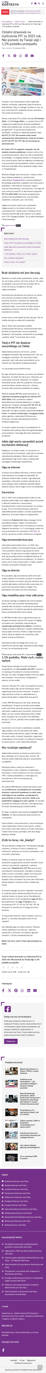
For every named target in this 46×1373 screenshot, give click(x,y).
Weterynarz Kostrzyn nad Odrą (17, 1197)
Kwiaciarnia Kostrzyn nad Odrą (17, 1193)
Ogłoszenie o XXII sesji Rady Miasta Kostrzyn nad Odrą (23, 1252)
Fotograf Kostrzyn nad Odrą (16, 1201)
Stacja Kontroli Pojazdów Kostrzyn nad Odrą (23, 1217)
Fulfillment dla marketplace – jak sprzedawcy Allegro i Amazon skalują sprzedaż (28, 1084)
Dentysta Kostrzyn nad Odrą (16, 1181)
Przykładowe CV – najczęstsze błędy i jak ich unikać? (29, 1112)
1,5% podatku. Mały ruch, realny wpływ (20, 254)
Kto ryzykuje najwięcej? (13, 258)
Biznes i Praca (20, 22)
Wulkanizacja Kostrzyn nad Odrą (18, 1213)
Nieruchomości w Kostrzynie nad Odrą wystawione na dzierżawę (21, 1293)
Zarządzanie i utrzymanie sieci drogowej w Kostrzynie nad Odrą (22, 1272)
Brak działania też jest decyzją (16, 239)
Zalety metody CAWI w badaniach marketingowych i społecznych (30, 1124)
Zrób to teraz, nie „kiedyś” (14, 262)
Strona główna (7, 22)
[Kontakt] (35, 3)
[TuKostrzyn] (10, 3)
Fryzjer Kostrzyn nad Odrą (15, 1205)
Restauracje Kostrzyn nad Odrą (17, 1221)
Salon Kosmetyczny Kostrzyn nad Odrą (21, 1209)
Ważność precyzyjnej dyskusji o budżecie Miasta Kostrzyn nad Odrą (22, 1286)
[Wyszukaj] (39, 4)
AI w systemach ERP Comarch (28, 1157)
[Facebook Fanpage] (31, 3)
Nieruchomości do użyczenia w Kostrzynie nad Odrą (24, 1266)
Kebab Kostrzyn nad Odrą (15, 1225)
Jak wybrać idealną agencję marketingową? (30, 1146)
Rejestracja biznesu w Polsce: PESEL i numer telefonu (29, 1071)
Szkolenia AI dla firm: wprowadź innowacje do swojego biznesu (30, 1135)
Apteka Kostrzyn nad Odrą (16, 1185)
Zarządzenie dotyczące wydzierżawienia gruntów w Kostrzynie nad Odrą (21, 1245)
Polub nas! (10, 1041)
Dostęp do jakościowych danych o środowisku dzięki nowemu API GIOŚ (24, 1279)
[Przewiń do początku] (40, 1367)
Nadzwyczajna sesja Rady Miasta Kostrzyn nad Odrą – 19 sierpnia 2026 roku (24, 1259)
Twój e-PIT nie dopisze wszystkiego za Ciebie (22, 243)
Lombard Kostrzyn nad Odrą (16, 1189)
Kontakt (5, 1335)
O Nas (22, 1360)
